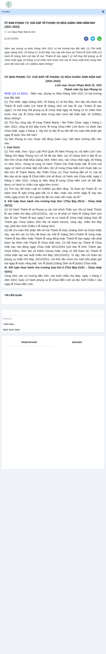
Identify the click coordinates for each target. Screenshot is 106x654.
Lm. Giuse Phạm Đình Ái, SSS (21, 32)
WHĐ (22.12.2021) (16, 93)
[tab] (29, 342)
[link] (8, 324)
